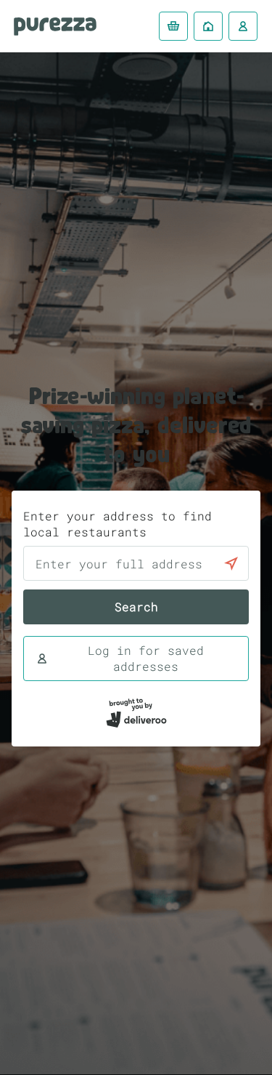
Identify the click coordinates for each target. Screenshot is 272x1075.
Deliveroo (55, 26)
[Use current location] (231, 563)
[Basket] (173, 26)
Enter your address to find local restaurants (117, 523)
